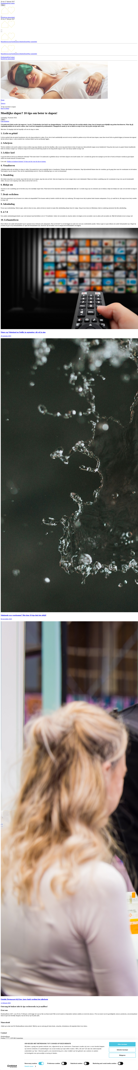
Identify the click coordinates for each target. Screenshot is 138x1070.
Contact (12, 3)
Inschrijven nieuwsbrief (8, 17)
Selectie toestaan (122, 1050)
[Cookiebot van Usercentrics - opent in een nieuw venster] (12, 1066)
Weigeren (122, 1055)
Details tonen (29, 1066)
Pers (9, 3)
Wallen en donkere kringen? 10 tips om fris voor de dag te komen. (26, 161)
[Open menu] (1, 31)
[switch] (64, 1063)
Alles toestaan (122, 1044)
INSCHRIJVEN (6, 1029)
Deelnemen (4, 3)
